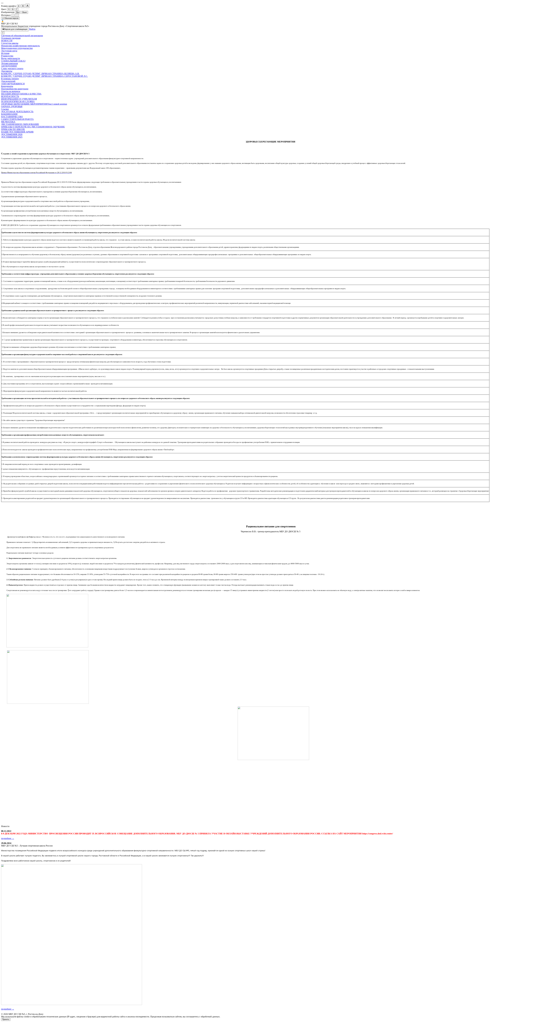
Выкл (24, 12)
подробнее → (7, 838)
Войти (32, 29)
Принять (5, 1019)
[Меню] (2, 3)
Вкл (18, 12)
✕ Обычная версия (10, 18)
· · (17, 15)
